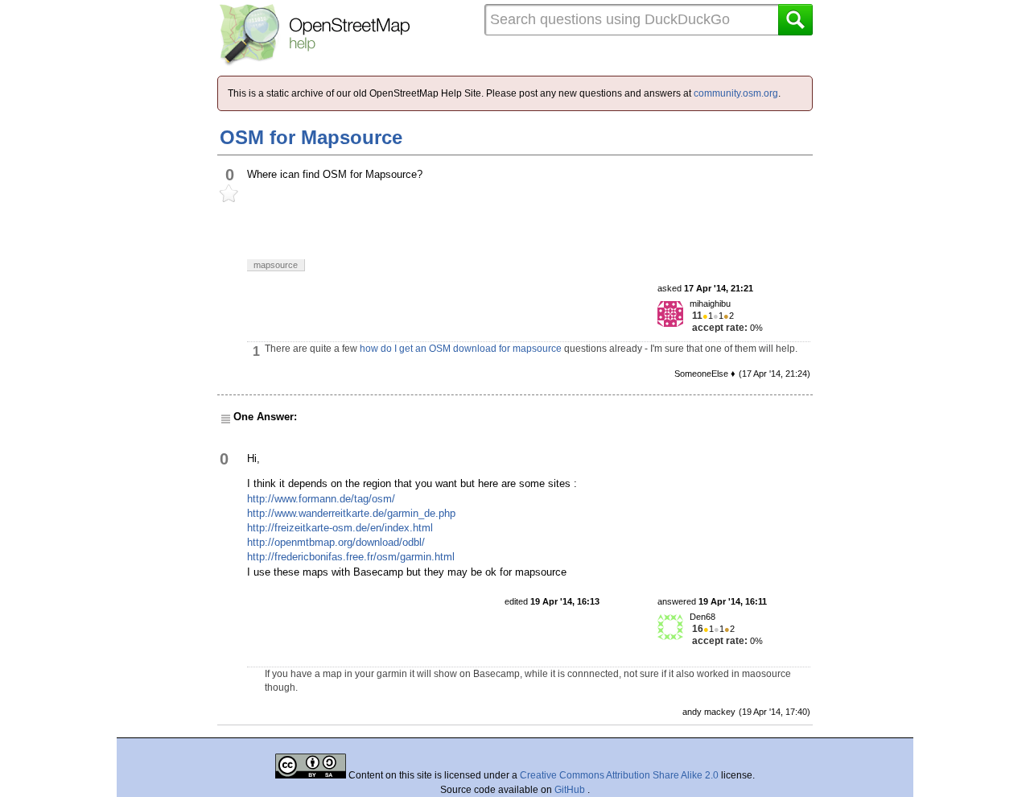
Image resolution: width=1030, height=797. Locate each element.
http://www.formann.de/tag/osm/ (321, 499)
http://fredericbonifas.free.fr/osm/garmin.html (351, 557)
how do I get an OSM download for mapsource (461, 348)
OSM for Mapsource (311, 137)
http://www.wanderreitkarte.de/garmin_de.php (351, 513)
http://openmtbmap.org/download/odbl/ (336, 542)
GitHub (570, 789)
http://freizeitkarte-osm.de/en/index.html (340, 528)
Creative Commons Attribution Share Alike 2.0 (619, 775)
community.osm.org (736, 93)
